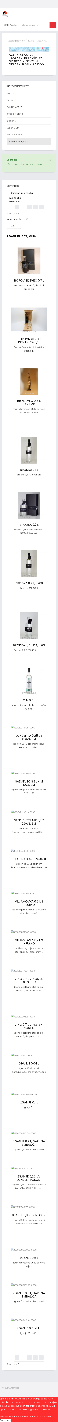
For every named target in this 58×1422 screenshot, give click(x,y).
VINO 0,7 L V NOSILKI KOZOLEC (29, 980)
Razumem (5, 1420)
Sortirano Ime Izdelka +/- (24, 193)
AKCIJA (10, 93)
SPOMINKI (11, 120)
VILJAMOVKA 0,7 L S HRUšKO (29, 942)
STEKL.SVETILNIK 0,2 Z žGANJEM (29, 822)
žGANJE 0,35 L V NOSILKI (29, 1215)
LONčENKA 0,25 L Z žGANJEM (29, 737)
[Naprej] (35, 207)
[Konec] (41, 207)
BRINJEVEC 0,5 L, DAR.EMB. (29, 402)
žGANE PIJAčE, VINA (18, 141)
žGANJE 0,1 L (29, 1102)
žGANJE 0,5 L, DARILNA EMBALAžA (29, 1295)
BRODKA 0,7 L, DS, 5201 (29, 645)
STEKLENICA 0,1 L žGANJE (29, 859)
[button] (55, 1391)
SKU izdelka (15, 201)
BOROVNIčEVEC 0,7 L (29, 280)
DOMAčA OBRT (14, 107)
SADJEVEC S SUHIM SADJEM (29, 783)
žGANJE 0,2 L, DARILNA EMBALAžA (29, 1143)
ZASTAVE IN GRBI (15, 134)
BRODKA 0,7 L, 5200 (29, 583)
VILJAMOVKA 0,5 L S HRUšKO (29, 903)
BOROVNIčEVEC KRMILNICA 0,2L (29, 340)
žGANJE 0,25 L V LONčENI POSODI (29, 1178)
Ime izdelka (15, 197)
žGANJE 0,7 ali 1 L (29, 1328)
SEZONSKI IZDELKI (15, 114)
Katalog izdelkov (16, 40)
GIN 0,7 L (29, 700)
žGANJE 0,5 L (29, 1258)
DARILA (10, 100)
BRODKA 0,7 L (29, 525)
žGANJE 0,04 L (29, 1063)
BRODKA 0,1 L (29, 470)
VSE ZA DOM (13, 127)
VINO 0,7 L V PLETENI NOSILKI (29, 1026)
